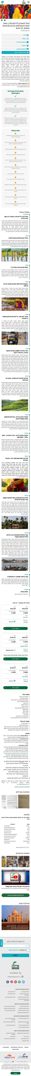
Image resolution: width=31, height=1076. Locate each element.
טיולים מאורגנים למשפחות (23, 1033)
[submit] (15, 955)
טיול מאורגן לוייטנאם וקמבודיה (24, 994)
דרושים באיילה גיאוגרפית (9, 1038)
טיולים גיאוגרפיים (25, 1038)
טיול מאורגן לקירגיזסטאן (23, 997)
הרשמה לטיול (15, 628)
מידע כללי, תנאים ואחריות (17, 1047)
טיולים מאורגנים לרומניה (23, 1010)
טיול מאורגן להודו (11, 994)
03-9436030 (14, 973)
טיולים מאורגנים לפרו (10, 1025)
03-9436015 (14, 782)
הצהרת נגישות (15, 1049)
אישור (15, 1073)
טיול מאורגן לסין (25, 991)
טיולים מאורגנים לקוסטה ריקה (23, 1022)
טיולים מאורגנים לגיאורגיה (23, 1012)
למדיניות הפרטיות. (19, 1068)
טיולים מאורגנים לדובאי (10, 997)
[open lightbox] (23, 802)
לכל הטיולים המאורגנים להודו (15, 895)
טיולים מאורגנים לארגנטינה (9, 1022)
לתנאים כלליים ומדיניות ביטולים (22, 787)
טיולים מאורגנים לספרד (23, 1008)
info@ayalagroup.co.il (13, 977)
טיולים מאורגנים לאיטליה (9, 1006)
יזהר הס (25, 617)
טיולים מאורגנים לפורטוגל (9, 1008)
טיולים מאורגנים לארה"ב (23, 1018)
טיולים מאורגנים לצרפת (10, 1010)
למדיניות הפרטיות (14, 950)
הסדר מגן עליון (25, 1040)
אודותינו (26, 1047)
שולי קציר (25, 676)
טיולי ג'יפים (26, 1036)
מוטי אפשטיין (24, 646)
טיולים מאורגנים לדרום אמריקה (10, 1019)
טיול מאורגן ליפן (11, 991)
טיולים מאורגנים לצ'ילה (24, 1027)
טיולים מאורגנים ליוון (24, 1006)
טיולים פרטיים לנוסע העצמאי (10, 1033)
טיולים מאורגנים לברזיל (23, 1025)
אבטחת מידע (6, 1047)
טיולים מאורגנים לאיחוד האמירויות (23, 999)
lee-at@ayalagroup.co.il (23, 784)
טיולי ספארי (12, 1036)
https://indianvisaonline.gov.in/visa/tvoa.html (16, 753)
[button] (28, 2)
